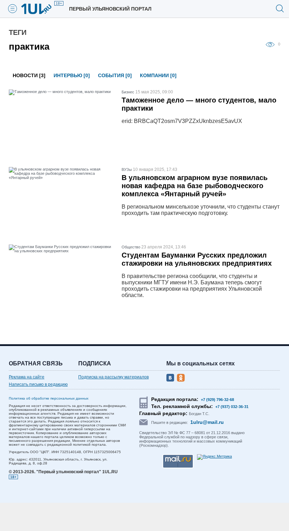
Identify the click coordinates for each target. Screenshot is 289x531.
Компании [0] (158, 75)
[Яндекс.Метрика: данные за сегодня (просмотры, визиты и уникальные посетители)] (214, 457)
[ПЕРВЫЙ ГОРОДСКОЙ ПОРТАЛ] (40, 9)
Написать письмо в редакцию (38, 384)
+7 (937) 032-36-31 (231, 407)
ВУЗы (127, 169)
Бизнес (128, 92)
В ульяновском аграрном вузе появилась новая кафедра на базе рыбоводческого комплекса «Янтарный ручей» (195, 186)
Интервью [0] (72, 75)
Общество (131, 247)
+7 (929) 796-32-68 (217, 399)
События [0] (115, 75)
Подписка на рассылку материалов (113, 377)
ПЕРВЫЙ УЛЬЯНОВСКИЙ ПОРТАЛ (110, 9)
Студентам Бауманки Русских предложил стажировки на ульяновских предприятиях (197, 259)
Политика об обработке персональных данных (48, 398)
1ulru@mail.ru (207, 422)
